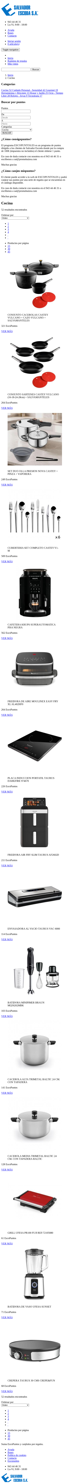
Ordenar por (7, 215)
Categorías (6, 126)
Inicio (10, 58)
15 (9, 246)
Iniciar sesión (14, 41)
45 (9, 251)
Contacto (12, 35)
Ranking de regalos (17, 61)
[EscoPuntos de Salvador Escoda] (19, 14)
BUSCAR (7, 133)
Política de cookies (17, 1455)
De (2, 114)
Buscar (35, 69)
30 (9, 248)
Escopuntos (13, 1461)
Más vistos (13, 63)
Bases (10, 33)
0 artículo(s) (13, 44)
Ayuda (11, 30)
